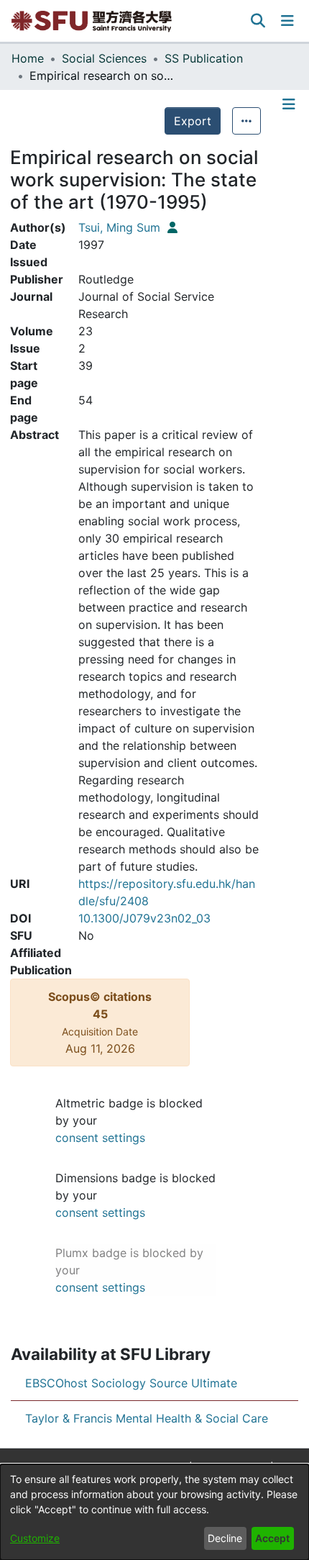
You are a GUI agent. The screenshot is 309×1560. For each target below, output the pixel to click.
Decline (225, 1538)
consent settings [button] (100, 1137)
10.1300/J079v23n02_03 (144, 918)
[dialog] (154, 1512)
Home (27, 58)
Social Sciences (104, 58)
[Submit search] (258, 21)
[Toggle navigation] (287, 21)
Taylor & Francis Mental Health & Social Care (146, 1418)
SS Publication (204, 58)
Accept (272, 1538)
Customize (35, 1538)
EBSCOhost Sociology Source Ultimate (131, 1383)
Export (192, 121)
